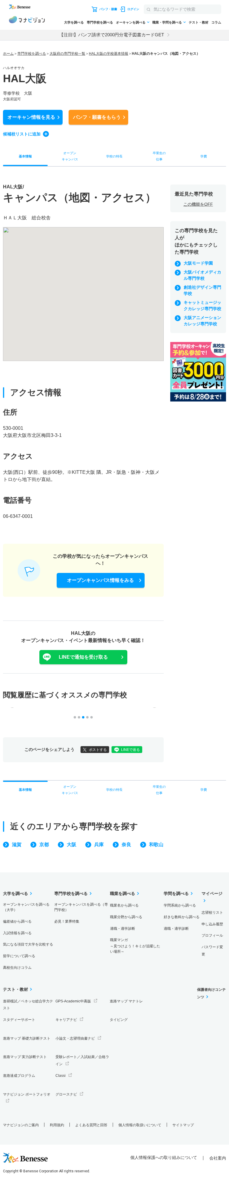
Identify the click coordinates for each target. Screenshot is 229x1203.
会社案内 (217, 1158)
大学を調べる (74, 22)
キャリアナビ (66, 1020)
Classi (60, 1076)
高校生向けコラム (17, 967)
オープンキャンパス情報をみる (100, 580)
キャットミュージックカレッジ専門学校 (202, 305)
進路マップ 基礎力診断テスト (26, 1038)
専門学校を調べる (100, 22)
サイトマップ (183, 1125)
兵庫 (99, 844)
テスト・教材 (198, 22)
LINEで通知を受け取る (83, 657)
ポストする (98, 750)
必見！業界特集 (66, 921)
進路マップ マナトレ (126, 1001)
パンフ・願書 (97, 117)
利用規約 (57, 1125)
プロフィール (212, 935)
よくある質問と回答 (91, 1125)
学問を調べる (176, 893)
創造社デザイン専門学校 (202, 290)
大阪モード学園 (198, 263)
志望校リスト (212, 912)
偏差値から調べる (17, 921)
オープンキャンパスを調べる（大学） (26, 907)
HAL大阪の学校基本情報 (108, 53)
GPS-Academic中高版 (73, 1001)
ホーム (8, 53)
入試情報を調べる (17, 933)
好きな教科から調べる (181, 917)
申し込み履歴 (212, 924)
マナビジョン (27, 20)
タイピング (119, 1020)
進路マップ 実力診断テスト (25, 1057)
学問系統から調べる (180, 905)
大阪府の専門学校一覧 (67, 53)
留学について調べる (19, 956)
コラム (216, 22)
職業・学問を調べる (167, 22)
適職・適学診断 (122, 929)
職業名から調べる (124, 905)
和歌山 (156, 844)
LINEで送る (130, 750)
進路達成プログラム (19, 1076)
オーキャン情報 (31, 117)
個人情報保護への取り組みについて (163, 1157)
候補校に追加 (22, 134)
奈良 (126, 844)
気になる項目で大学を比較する (28, 944)
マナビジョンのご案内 (21, 1125)
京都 (44, 844)
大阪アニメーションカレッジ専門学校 (202, 320)
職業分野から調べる (126, 917)
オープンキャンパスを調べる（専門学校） (81, 907)
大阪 (71, 844)
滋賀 (16, 844)
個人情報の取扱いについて (139, 1125)
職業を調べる (122, 893)
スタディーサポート (19, 1020)
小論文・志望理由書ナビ (75, 1038)
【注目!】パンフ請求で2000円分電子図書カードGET (111, 34)
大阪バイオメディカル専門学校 (202, 275)
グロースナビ (66, 1094)
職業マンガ (135, 946)
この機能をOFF (198, 204)
